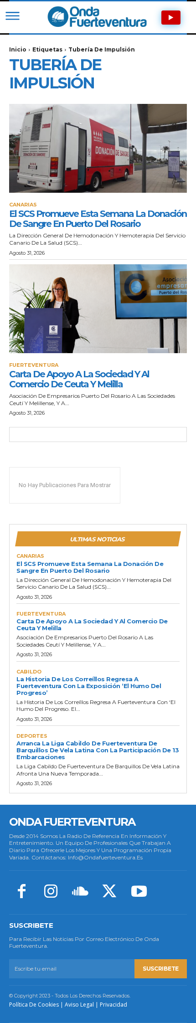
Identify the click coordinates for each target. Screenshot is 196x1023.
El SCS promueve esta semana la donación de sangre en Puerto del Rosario (97, 218)
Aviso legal (79, 1004)
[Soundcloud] (80, 892)
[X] (109, 892)
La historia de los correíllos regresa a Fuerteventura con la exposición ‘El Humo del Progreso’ (88, 685)
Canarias (23, 205)
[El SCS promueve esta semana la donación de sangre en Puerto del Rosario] (98, 148)
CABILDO (28, 672)
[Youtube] (139, 892)
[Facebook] (21, 892)
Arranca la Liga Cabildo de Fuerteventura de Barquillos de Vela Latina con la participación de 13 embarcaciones (97, 750)
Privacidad (113, 1004)
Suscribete (161, 968)
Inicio (17, 49)
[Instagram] (50, 892)
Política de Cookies (34, 1004)
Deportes (31, 736)
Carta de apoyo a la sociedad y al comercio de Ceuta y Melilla (79, 379)
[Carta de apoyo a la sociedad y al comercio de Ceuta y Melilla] (98, 308)
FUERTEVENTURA (33, 365)
